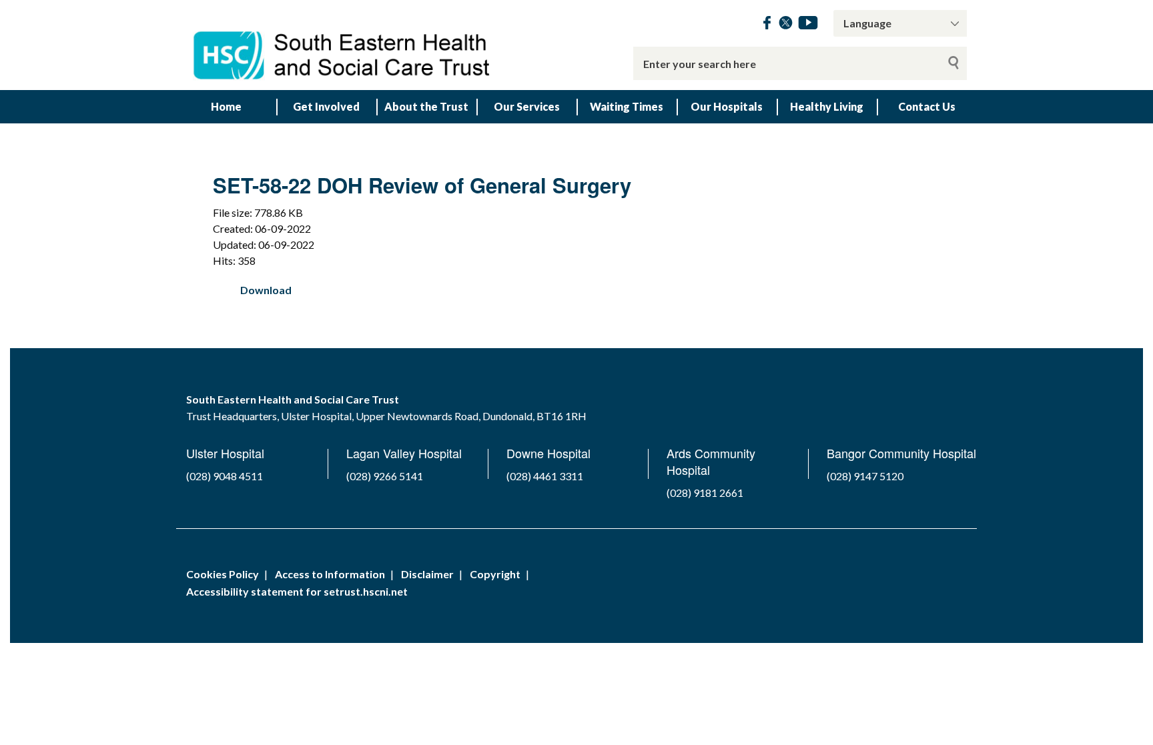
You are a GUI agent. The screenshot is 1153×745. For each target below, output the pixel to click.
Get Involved (326, 106)
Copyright (495, 574)
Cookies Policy (222, 574)
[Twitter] (785, 25)
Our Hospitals (727, 106)
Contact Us (926, 106)
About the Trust (426, 106)
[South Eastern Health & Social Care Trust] (343, 45)
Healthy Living (826, 106)
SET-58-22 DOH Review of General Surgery (422, 185)
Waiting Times (626, 106)
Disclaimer (427, 574)
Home (226, 106)
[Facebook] (767, 25)
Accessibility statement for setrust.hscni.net (297, 591)
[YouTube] (808, 25)
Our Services (527, 106)
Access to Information (330, 574)
